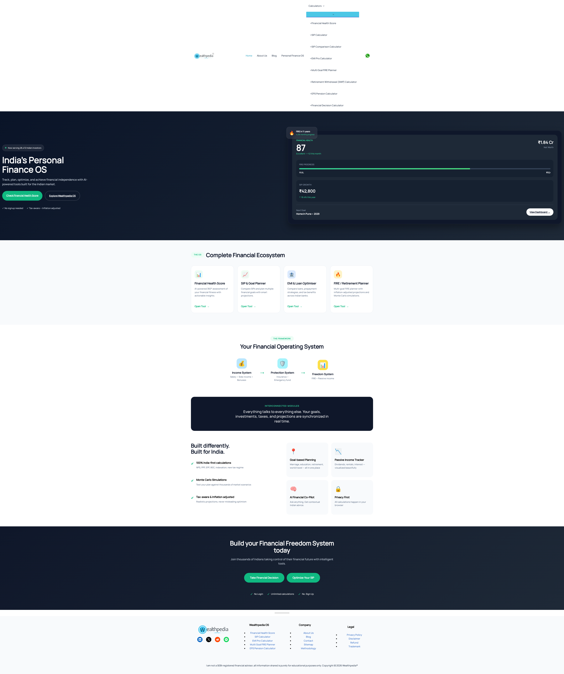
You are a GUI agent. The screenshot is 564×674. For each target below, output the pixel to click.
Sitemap (308, 644)
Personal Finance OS (292, 55)
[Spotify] (226, 639)
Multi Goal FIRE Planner (324, 70)
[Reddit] (217, 639)
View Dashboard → (540, 212)
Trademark (354, 646)
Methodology (308, 648)
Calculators (315, 5)
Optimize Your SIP (303, 577)
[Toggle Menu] (332, 14)
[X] (208, 639)
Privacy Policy (354, 634)
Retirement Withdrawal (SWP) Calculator (334, 81)
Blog (274, 55)
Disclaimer (354, 638)
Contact (308, 640)
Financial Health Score (324, 23)
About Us (262, 55)
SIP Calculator (319, 35)
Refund (354, 642)
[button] (323, 6)
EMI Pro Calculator (322, 58)
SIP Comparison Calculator (326, 46)
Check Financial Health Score (22, 195)
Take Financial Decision (264, 577)
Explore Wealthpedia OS (62, 195)
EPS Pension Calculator (324, 93)
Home (249, 55)
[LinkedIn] (200, 639)
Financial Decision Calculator (328, 105)
